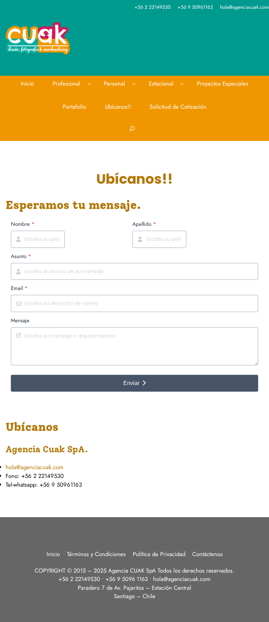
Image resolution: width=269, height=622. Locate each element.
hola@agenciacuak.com (34, 467)
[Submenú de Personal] (134, 84)
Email (19, 288)
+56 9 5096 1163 (126, 579)
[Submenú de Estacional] (182, 84)
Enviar (131, 383)
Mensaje (20, 320)
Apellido (144, 224)
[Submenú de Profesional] (89, 84)
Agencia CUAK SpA (132, 570)
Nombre (23, 224)
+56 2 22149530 (79, 579)
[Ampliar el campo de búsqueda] (132, 131)
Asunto (21, 256)
